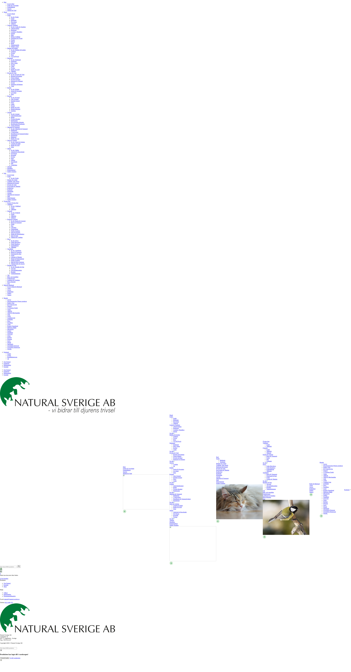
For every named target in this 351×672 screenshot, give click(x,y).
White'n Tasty (15, 46)
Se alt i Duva (14, 240)
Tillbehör (13, 209)
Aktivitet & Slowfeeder (17, 152)
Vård (12, 86)
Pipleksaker (14, 120)
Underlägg (14, 165)
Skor (12, 94)
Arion (9, 288)
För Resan (14, 153)
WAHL (9, 349)
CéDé (9, 316)
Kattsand (9, 189)
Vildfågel (10, 204)
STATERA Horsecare (13, 347)
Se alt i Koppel (15, 97)
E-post (2, 599)
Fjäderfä (9, 211)
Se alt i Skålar (15, 150)
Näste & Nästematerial (17, 259)
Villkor (6, 593)
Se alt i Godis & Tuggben (18, 27)
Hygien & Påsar (15, 79)
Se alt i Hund (11, 14)
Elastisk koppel (15, 101)
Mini (12, 35)
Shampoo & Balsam (17, 84)
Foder (9, 15)
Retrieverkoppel (15, 109)
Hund (5, 12)
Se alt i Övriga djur (12, 203)
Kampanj (6, 352)
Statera (9, 295)
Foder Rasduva (15, 244)
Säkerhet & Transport (13, 127)
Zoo (8, 283)
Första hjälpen (15, 78)
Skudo (9, 342)
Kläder (9, 88)
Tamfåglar (10, 249)
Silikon (13, 160)
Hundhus (10, 168)
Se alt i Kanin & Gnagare (18, 221)
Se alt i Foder (15, 17)
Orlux (9, 336)
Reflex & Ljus (15, 139)
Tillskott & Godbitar (17, 237)
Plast (12, 55)
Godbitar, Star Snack (13, 181)
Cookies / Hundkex (16, 32)
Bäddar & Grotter (12, 180)
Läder (12, 66)
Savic (9, 341)
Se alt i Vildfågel (16, 206)
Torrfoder (222, 462)
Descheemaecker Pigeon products (17, 301)
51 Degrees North (12, 308)
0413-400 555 (9, 602)
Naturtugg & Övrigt (16, 38)
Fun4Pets (10, 323)
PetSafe (9, 337)
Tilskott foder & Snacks (18, 264)
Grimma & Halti (15, 143)
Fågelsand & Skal (16, 254)
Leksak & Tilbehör (16, 257)
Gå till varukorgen (15, 658)
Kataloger (6, 363)
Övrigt (13, 40)
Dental (13, 33)
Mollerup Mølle (11, 327)
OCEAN (10, 334)
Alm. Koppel (15, 99)
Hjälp (1, 590)
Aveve (9, 290)
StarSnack (10, 344)
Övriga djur (7, 201)
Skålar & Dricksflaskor (17, 234)
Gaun (9, 324)
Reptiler (13, 272)
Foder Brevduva (15, 242)
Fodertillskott (11, 7)
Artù (8, 314)
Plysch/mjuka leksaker (17, 122)
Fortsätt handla (5, 658)
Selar (12, 147)
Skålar (9, 148)
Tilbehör (13, 71)
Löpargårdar (14, 229)
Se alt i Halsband (16, 60)
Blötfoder (13, 20)
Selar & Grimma (12, 140)
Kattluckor (10, 188)
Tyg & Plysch (15, 56)
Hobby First (10, 303)
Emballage (10, 291)
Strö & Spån (14, 236)
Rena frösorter (11, 282)
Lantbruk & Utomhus (13, 280)
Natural (9, 306)
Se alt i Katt (10, 175)
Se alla (171, 433)
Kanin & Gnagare (12, 219)
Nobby (9, 293)
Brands (6, 298)
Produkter (3, 580)
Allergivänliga (15, 28)
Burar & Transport (16, 222)
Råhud (13, 41)
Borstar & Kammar (16, 76)
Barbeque (14, 30)
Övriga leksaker (15, 119)
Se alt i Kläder (15, 89)
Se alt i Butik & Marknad (14, 287)
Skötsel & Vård (11, 10)
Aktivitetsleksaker (16, 115)
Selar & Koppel (15, 232)
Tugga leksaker (15, 125)
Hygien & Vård (11, 73)
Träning (9, 166)
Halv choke (14, 63)
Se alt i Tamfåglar (16, 250)
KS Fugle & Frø (12, 304)
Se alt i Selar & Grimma (18, 142)
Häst (5, 2)
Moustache (10, 329)
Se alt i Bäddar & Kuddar (18, 50)
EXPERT (10, 319)
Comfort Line (11, 318)
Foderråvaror (11, 278)
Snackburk (14, 162)
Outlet (9, 354)
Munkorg (13, 137)
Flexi (12, 102)
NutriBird (10, 332)
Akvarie (13, 268)
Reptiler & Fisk (11, 265)
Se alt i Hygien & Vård (17, 74)
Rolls (12, 43)
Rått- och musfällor (12, 277)
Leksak (9, 112)
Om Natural (7, 362)
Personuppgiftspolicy (10, 596)
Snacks (9, 9)
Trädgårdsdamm (15, 273)
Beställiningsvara (12, 357)
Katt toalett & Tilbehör (13, 186)
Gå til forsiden (4, 578)
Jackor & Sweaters (16, 91)
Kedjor (13, 65)
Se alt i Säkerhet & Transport (19, 129)
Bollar (13, 117)
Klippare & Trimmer (17, 81)
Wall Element (11, 198)
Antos (9, 309)
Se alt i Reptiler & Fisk (17, 267)
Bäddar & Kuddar (12, 48)
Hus (12, 226)
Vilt (8, 275)
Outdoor (13, 51)
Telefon (2, 602)
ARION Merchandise (13, 313)
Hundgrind (14, 135)
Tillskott (13, 23)
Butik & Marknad (9, 285)
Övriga (13, 68)
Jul (8, 359)
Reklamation (7, 365)
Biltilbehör (14, 130)
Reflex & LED (15, 69)
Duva (9, 239)
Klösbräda (10, 191)
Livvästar (13, 92)
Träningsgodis (15, 45)
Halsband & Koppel (13, 183)
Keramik (13, 155)
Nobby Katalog (11, 171)
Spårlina (13, 111)
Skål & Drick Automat (17, 262)
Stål (12, 163)
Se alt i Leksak (15, 114)
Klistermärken (11, 170)
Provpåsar (14, 22)
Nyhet (9, 355)
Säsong (172, 463)
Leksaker (13, 227)
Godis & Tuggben (12, 25)
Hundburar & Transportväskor (19, 134)
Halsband (10, 58)
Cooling (175, 464)
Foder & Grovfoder (13, 5)
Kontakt (6, 367)
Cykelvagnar (14, 132)
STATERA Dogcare (13, 346)
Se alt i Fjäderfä (15, 213)
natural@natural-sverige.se (11, 599)
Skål (8, 196)
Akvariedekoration (16, 270)
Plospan (9, 339)
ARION (9, 311)
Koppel (9, 96)
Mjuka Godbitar (15, 37)
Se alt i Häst (10, 4)
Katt (5, 173)
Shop (5, 586)
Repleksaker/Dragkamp (18, 124)
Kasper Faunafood (12, 326)
